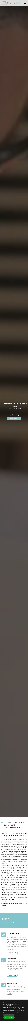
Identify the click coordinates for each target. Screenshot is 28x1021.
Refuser (9, 1015)
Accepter (10, 1017)
